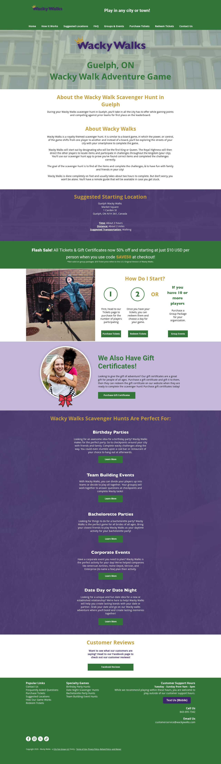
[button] (192, 716)
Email (54, 746)
